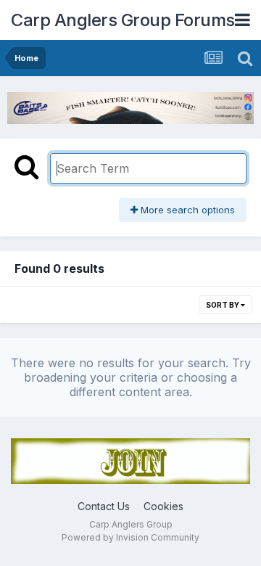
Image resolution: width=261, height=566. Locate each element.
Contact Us (104, 506)
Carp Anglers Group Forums (123, 19)
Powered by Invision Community (130, 537)
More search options (186, 210)
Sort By (223, 304)
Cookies (163, 506)
